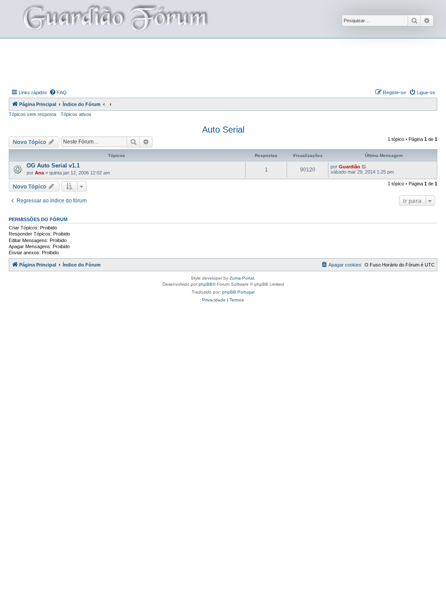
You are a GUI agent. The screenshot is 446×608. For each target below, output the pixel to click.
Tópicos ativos (76, 114)
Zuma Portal (242, 278)
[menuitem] (58, 92)
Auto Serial (223, 129)
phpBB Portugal (238, 292)
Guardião (349, 166)
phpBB (206, 284)
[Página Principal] (114, 19)
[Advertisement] (223, 62)
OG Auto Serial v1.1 (53, 165)
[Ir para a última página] (364, 166)
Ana (39, 172)
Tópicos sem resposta (32, 114)
